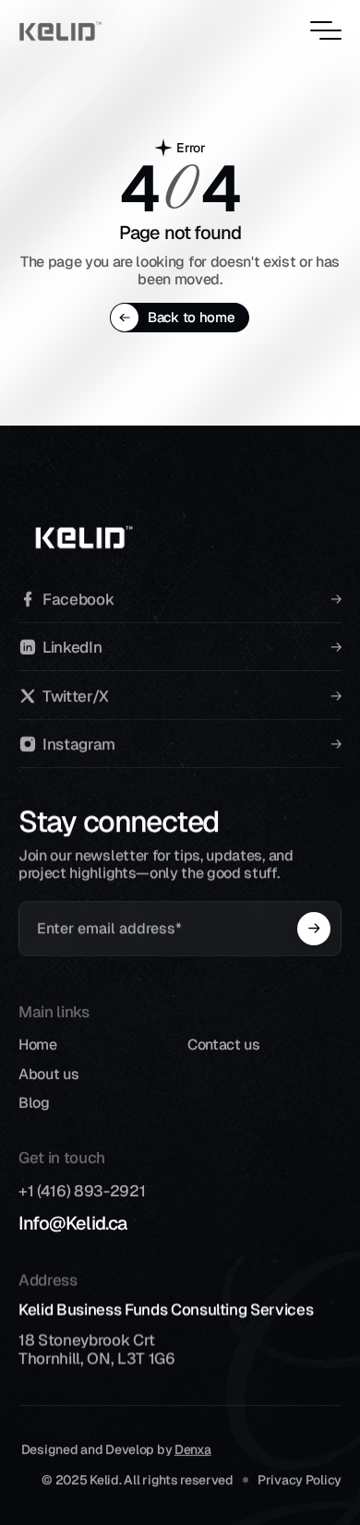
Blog (34, 1102)
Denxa (192, 1449)
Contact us (223, 1044)
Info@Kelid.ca (72, 1223)
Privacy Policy (300, 1479)
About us (48, 1074)
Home (37, 1044)
